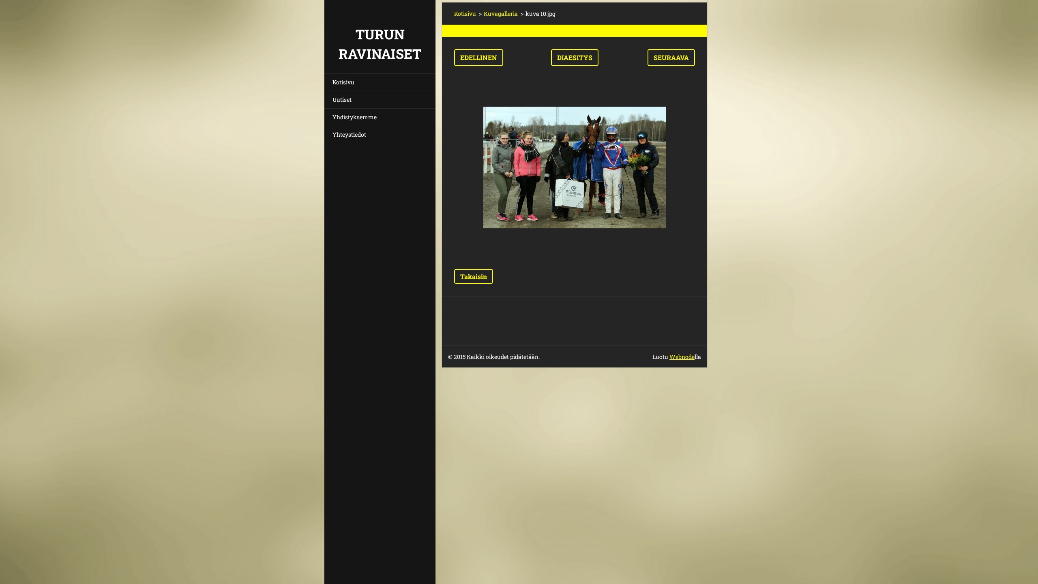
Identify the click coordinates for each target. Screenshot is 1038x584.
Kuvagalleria (501, 13)
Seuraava (671, 57)
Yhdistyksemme (354, 117)
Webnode (682, 357)
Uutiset (342, 99)
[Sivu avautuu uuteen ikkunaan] (574, 167)
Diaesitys (574, 57)
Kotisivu (343, 82)
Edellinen (478, 57)
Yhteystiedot (349, 134)
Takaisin (473, 276)
